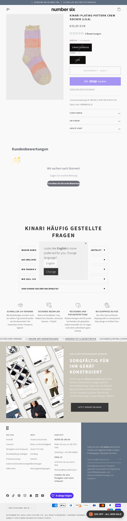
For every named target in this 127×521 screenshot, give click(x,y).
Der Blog (34, 454)
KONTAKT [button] (59, 435)
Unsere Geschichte (38, 439)
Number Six (14, 515)
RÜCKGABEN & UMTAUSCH (66, 470)
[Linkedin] (36, 495)
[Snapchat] (30, 495)
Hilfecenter (10, 468)
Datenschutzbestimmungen (98, 475)
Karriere (33, 459)
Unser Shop (76, 128)
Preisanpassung (13, 459)
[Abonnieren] (118, 459)
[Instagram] (25, 495)
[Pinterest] (19, 495)
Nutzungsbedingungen (40, 468)
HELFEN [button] (10, 435)
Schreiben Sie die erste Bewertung (63, 183)
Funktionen (76, 113)
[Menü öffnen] (10, 9)
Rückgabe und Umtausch (17, 449)
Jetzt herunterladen (89, 407)
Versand (9, 444)
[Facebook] (7, 495)
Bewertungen (36, 463)
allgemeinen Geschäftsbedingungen (103, 471)
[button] (105, 514)
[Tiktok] (13, 495)
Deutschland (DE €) (19, 508)
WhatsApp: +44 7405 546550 (66, 452)
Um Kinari (75, 120)
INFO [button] (32, 435)
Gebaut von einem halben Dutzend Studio (28, 518)
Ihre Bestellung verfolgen (16, 454)
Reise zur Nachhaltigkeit (40, 444)
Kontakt (9, 439)
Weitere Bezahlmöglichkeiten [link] (82, 89)
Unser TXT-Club (37, 449)
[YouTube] (42, 495)
